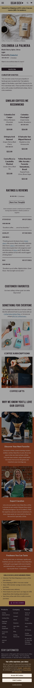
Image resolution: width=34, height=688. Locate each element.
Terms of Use (18, 671)
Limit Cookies (17, 680)
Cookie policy (27, 668)
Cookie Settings (17, 684)
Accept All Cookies (17, 675)
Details (20, 668)
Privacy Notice (27, 670)
